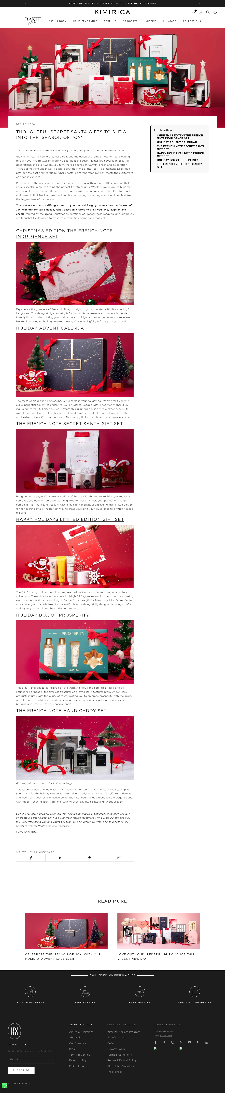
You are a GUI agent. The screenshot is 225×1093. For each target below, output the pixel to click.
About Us (75, 1037)
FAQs (110, 1043)
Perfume (110, 21)
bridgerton (131, 21)
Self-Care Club (116, 1037)
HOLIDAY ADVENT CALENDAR (177, 142)
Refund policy (78, 1060)
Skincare (169, 21)
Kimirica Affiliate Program (123, 1032)
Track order (114, 1072)
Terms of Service (79, 1054)
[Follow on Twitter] (164, 1042)
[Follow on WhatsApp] (207, 1042)
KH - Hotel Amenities (120, 1066)
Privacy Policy (116, 1049)
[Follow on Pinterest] (181, 1042)
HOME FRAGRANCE (85, 21)
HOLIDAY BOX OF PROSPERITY (177, 160)
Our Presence (77, 1043)
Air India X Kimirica (81, 1032)
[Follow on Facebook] (155, 1042)
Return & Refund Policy (122, 1060)
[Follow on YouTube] (189, 1042)
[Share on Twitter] (60, 857)
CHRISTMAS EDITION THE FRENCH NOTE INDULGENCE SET (180, 137)
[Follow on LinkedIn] (198, 1042)
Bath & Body (58, 21)
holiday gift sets (120, 813)
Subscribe (21, 1070)
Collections (192, 21)
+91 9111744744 (166, 1036)
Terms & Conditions (119, 1054)
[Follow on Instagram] (172, 1042)
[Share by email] (119, 857)
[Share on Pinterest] (89, 857)
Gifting (151, 21)
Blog (72, 1049)
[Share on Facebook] (30, 857)
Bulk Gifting (76, 1066)
